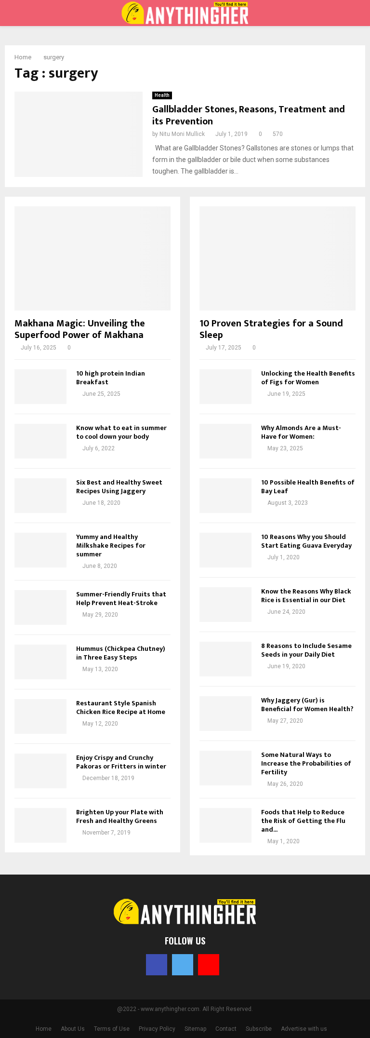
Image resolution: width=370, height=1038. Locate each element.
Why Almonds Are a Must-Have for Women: (301, 432)
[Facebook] (156, 964)
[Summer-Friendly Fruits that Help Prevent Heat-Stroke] (40, 607)
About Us (73, 1028)
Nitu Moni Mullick (182, 134)
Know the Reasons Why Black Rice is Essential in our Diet (306, 596)
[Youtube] (208, 964)
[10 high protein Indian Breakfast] (40, 386)
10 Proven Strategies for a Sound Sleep (271, 329)
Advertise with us (304, 1028)
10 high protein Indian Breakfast (110, 378)
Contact (226, 1028)
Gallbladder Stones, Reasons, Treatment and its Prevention (248, 115)
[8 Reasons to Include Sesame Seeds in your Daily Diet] (225, 659)
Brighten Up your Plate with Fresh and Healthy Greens (119, 816)
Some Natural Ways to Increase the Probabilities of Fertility (306, 763)
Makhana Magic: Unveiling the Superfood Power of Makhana (79, 329)
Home (44, 1028)
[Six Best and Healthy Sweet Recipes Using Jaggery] (40, 495)
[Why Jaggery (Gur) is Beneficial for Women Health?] (225, 713)
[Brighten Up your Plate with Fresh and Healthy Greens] (40, 825)
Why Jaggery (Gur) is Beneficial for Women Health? (307, 704)
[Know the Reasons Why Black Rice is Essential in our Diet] (225, 604)
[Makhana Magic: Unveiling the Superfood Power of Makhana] (92, 258)
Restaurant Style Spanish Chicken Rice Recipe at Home (120, 707)
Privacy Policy (157, 1028)
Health (162, 95)
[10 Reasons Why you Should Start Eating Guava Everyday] (225, 550)
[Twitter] (182, 964)
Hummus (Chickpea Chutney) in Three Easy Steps (120, 653)
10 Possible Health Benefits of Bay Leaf (308, 487)
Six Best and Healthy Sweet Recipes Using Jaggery (119, 487)
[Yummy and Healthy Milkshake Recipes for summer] (40, 550)
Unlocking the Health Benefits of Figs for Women (308, 378)
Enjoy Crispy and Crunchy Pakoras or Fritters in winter (121, 762)
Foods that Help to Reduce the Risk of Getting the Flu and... (303, 821)
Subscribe (259, 1028)
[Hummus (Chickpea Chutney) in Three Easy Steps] (40, 662)
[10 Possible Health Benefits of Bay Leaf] (225, 495)
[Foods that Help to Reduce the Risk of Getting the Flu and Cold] (225, 825)
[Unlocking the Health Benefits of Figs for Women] (225, 386)
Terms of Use (112, 1028)
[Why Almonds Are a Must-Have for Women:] (225, 441)
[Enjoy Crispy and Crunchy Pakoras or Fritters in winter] (40, 771)
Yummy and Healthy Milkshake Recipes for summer (110, 545)
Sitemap (195, 1028)
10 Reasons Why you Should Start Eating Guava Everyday (306, 541)
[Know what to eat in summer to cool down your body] (40, 441)
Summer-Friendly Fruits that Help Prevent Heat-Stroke (121, 598)
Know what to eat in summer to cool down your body (121, 432)
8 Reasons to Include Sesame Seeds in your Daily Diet (306, 650)
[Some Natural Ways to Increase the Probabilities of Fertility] (225, 768)
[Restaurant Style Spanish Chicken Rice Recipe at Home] (40, 716)
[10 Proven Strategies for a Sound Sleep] (277, 258)
